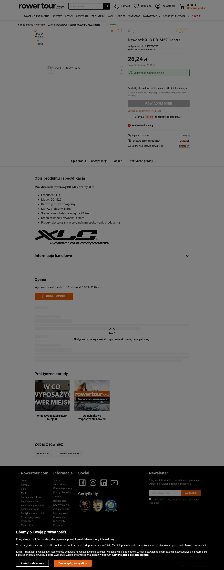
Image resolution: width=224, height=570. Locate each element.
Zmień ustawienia (32, 563)
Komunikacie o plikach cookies (130, 554)
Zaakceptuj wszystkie (72, 563)
